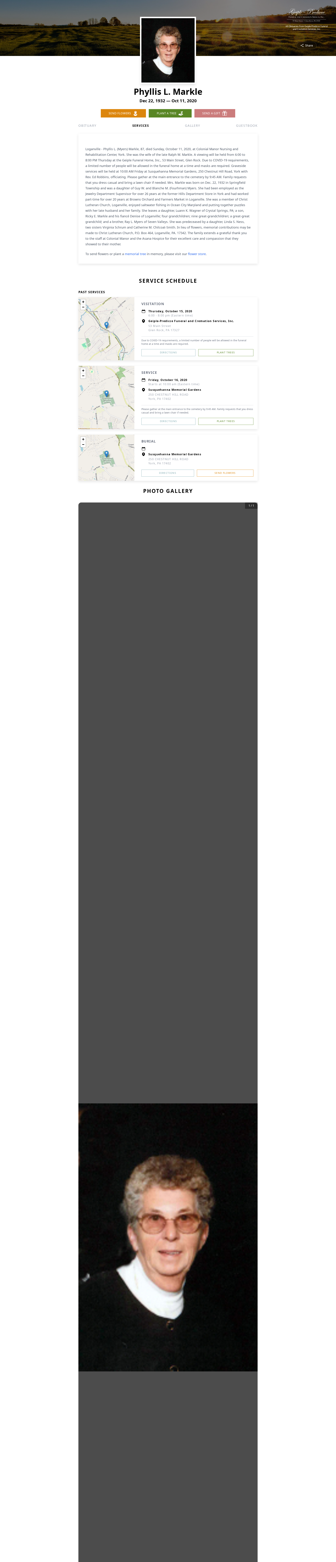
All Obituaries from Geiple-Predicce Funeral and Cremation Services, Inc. (307, 28)
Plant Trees (226, 352)
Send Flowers (225, 473)
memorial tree (135, 254)
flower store (197, 254)
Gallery (192, 125)
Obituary (87, 125)
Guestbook (247, 125)
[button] (106, 325)
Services (140, 125)
